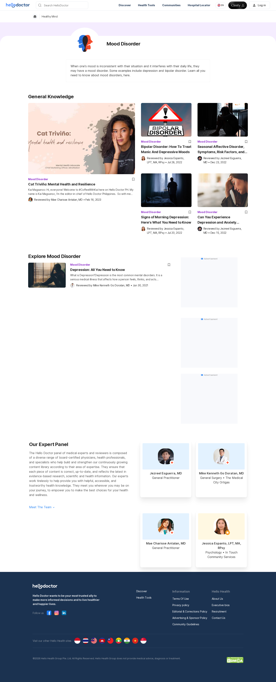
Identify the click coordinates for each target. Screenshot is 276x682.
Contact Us (218, 617)
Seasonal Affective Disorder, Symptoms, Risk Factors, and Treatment (221, 150)
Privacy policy (180, 605)
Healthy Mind (50, 16)
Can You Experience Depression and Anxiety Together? (217, 220)
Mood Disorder (38, 179)
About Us (217, 598)
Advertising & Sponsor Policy (189, 617)
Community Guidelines (185, 624)
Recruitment (219, 611)
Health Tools (144, 597)
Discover (141, 591)
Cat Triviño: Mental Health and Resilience (61, 184)
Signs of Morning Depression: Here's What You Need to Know (166, 219)
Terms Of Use (180, 598)
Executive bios (221, 605)
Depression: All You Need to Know (97, 270)
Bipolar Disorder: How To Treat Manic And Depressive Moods (166, 149)
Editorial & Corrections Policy (189, 611)
